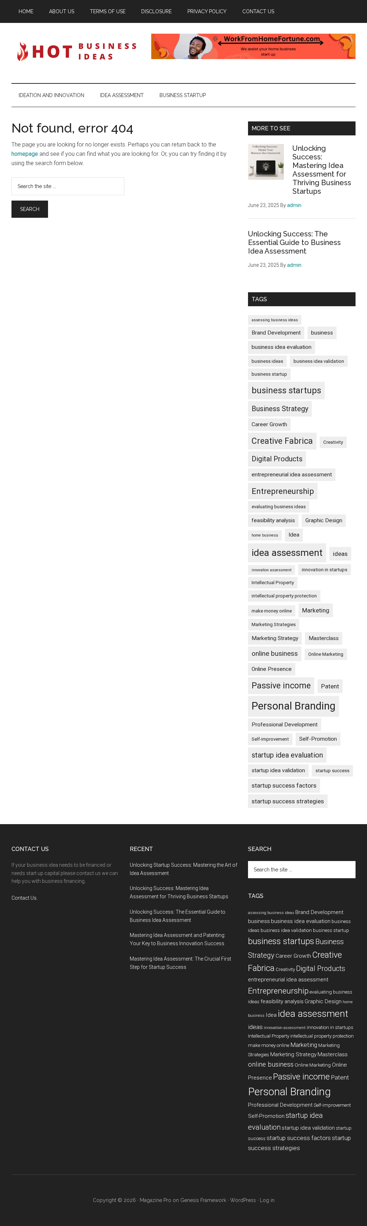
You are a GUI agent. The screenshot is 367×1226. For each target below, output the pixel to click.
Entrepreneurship (283, 491)
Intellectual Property (273, 582)
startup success (332, 770)
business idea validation (319, 361)
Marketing (315, 610)
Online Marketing (325, 654)
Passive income (281, 686)
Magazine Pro (155, 1200)
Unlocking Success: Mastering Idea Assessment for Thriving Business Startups (321, 170)
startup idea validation (278, 770)
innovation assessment (271, 570)
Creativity (333, 442)
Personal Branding (293, 706)
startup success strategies (288, 801)
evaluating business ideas (279, 506)
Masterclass (324, 638)
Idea (294, 535)
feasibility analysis (273, 520)
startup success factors (284, 785)
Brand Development (276, 333)
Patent (330, 686)
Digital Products (277, 459)
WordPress (243, 1200)
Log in (267, 1200)
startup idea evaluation (287, 755)
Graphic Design (323, 520)
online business (275, 653)
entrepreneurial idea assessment (292, 474)
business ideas (267, 361)
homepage (24, 153)
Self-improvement (270, 739)
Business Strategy (280, 408)
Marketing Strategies (274, 624)
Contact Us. (24, 898)
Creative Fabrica (282, 441)
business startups (286, 390)
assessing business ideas (275, 320)
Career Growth (269, 424)
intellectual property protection (284, 595)
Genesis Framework (203, 1200)
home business (265, 535)
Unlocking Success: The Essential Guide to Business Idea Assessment (294, 242)
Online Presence (272, 669)
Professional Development (285, 724)
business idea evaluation (281, 347)
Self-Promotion (318, 739)
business (322, 333)
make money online (272, 611)
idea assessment (287, 552)
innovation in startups (324, 569)
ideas (340, 553)
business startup (269, 374)
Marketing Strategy (275, 638)
